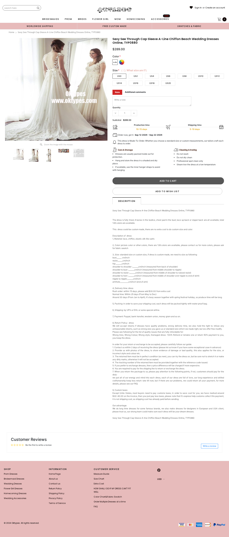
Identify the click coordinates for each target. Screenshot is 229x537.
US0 (119, 76)
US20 (168, 83)
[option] (40, 26)
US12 (217, 76)
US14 (119, 83)
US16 (135, 83)
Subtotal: (117, 120)
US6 (168, 76)
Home (11, 32)
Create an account (215, 7)
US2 (136, 76)
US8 (184, 76)
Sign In (198, 7)
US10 (200, 76)
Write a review (209, 446)
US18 (152, 83)
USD (159, 479)
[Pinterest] (158, 470)
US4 (152, 76)
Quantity (116, 107)
